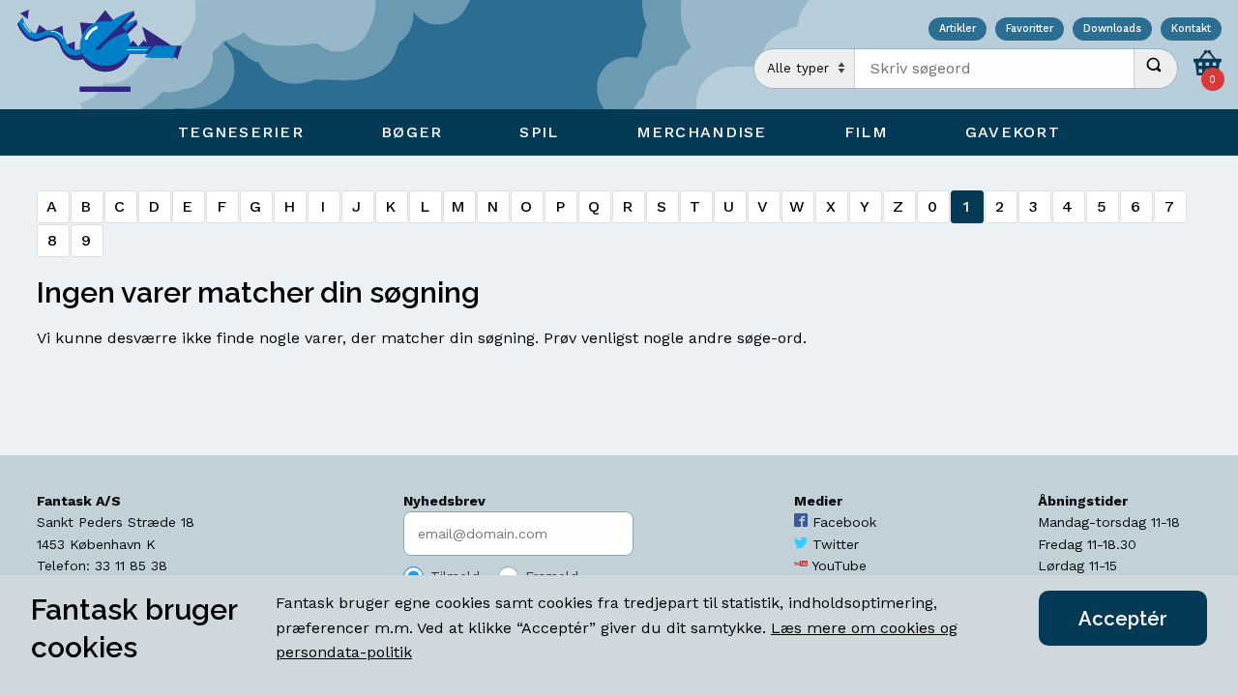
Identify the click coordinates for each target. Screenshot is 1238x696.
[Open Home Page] (109, 55)
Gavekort (1012, 132)
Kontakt (1191, 29)
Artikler (957, 29)
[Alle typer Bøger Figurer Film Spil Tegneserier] (804, 68)
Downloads (1112, 29)
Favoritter (1029, 29)
